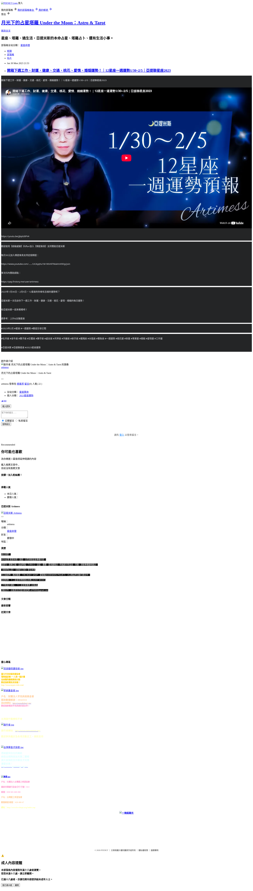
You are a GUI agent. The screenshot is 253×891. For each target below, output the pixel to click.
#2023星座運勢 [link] (33, 347)
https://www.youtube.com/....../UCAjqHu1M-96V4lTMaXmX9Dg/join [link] (35, 263)
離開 (17, 885)
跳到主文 (6, 31)
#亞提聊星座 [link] (18, 347)
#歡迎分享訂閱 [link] (38, 328)
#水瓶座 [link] (92, 338)
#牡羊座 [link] (5, 338)
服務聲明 (154, 850)
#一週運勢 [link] (26, 328)
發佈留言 (6, 424)
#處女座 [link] (48, 338)
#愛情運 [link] (150, 338)
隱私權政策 (143, 850)
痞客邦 (20, 384)
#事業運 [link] (135, 338)
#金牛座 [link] (14, 338)
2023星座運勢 (26, 395)
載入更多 (6, 406)
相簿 (9, 51)
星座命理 (25, 45)
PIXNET (104, 850)
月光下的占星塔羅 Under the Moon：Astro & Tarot (53, 22)
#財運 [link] (127, 338)
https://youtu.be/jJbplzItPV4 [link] (15, 236)
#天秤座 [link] (57, 338)
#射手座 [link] (74, 338)
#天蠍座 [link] (66, 338)
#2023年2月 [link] (7, 328)
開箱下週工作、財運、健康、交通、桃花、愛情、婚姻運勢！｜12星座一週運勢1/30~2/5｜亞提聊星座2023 (89, 70)
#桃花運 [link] (120, 338)
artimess (5, 367)
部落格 (10, 54)
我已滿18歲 (7, 885)
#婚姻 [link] (142, 338)
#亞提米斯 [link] (6, 347)
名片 (9, 58)
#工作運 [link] (158, 338)
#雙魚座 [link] (100, 338)
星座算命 (24, 392)
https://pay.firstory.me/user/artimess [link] (20, 281)
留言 (26, 384)
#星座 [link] (17, 328)
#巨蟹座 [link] (31, 338)
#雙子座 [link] (22, 338)
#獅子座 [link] (40, 338)
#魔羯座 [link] (83, 338)
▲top (3, 400)
